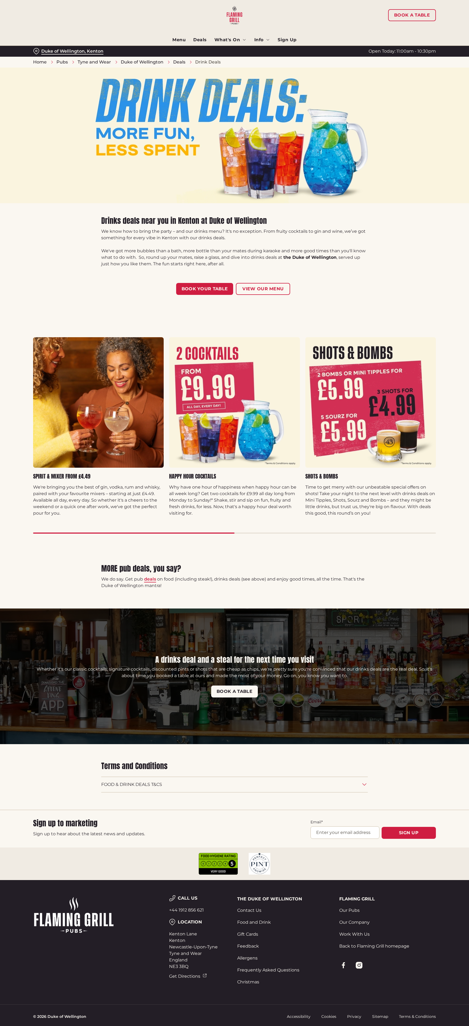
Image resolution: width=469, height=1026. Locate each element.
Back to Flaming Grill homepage (374, 946)
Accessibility (298, 1016)
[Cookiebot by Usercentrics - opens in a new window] (46, 50)
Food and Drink (254, 922)
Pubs (62, 62)
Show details (293, 50)
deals (150, 579)
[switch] (167, 50)
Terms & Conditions (417, 1016)
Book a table (234, 691)
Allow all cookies (413, 14)
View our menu (263, 288)
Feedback (248, 946)
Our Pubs (349, 910)
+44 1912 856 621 (186, 910)
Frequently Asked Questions (268, 970)
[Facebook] (343, 965)
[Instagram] (359, 965)
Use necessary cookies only (412, 32)
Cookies (328, 1016)
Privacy (354, 1016)
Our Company (354, 922)
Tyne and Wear (94, 62)
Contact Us (249, 910)
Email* (316, 822)
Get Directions (184, 976)
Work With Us (354, 934)
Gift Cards (247, 934)
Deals (179, 62)
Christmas (248, 981)
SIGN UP (409, 832)
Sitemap (380, 1016)
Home (40, 62)
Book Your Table (205, 288)
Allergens (247, 958)
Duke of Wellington (142, 62)
